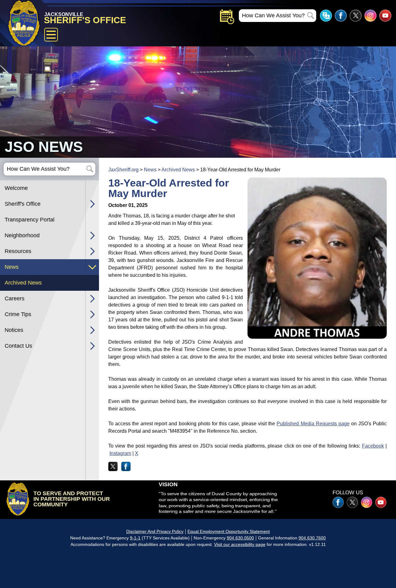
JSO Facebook (341, 16)
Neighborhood (22, 235)
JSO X (352, 502)
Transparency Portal (29, 220)
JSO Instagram (370, 16)
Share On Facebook (126, 466)
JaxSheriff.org (123, 169)
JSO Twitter (356, 16)
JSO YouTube (385, 16)
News (12, 267)
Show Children (92, 204)
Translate (326, 15)
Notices (14, 330)
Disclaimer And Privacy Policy (154, 531)
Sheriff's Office (23, 204)
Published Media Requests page (313, 423)
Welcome (16, 188)
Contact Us (18, 346)
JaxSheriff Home (17, 499)
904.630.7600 (312, 537)
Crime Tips (18, 314)
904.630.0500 (240, 537)
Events (227, 16)
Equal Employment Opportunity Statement (228, 531)
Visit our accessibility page (239, 544)
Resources (18, 251)
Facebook (373, 446)
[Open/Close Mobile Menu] (51, 34)
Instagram (120, 453)
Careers (14, 298)
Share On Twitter (113, 466)
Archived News (23, 283)
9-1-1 (135, 537)
